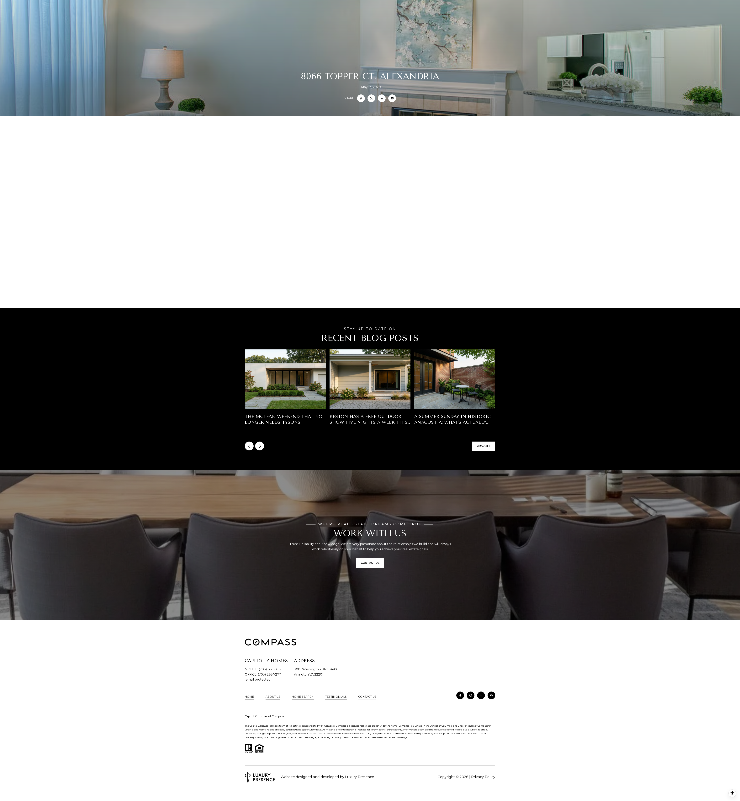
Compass (341, 725)
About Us (273, 696)
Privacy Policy (483, 777)
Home (249, 696)
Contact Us (367, 696)
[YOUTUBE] (491, 695)
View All (484, 446)
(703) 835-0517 (270, 669)
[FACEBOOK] (460, 695)
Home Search (303, 696)
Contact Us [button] (370, 563)
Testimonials (336, 696)
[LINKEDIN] (481, 695)
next (259, 446)
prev (249, 446)
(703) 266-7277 (269, 674)
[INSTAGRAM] (470, 695)
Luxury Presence (359, 777)
